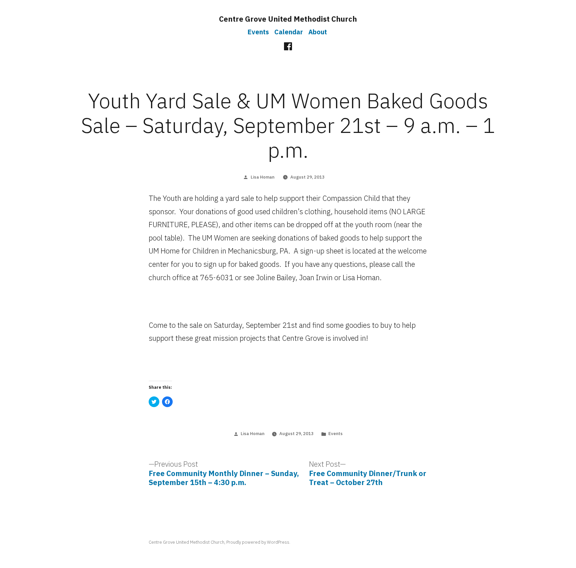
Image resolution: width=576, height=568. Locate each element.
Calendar (288, 32)
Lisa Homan (262, 177)
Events (258, 32)
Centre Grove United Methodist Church (288, 19)
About (317, 32)
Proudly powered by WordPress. (258, 542)
